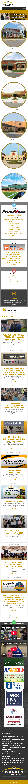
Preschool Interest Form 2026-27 (14, 256)
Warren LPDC (14, 282)
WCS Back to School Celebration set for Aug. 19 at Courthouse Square (14, 439)
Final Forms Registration (14, 215)
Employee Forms (14, 278)
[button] (22, 8)
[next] (26, 16)
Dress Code (14, 264)
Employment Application (14, 286)
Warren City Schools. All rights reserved (14, 779)
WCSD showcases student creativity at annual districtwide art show (14, 564)
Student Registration (14, 229)
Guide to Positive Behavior (13, 227)
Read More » (14, 346)
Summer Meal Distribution (14, 502)
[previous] (2, 16)
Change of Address (14, 223)
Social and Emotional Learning (14, 252)
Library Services (13, 221)
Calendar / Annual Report (14, 260)
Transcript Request (14, 231)
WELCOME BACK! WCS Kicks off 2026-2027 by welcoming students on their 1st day (14, 337)
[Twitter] (11, 782)
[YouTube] (14, 782)
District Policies (13, 225)
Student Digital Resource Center (14, 233)
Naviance (13, 235)
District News (8, 316)
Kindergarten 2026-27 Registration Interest (14, 258)
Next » (18, 618)
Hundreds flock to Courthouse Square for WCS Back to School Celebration (14, 406)
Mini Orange (14, 284)
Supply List (13, 217)
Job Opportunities (14, 280)
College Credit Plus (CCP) (14, 262)
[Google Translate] (17, 782)
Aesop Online (13, 276)
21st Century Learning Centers (14, 254)
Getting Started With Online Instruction (13, 219)
